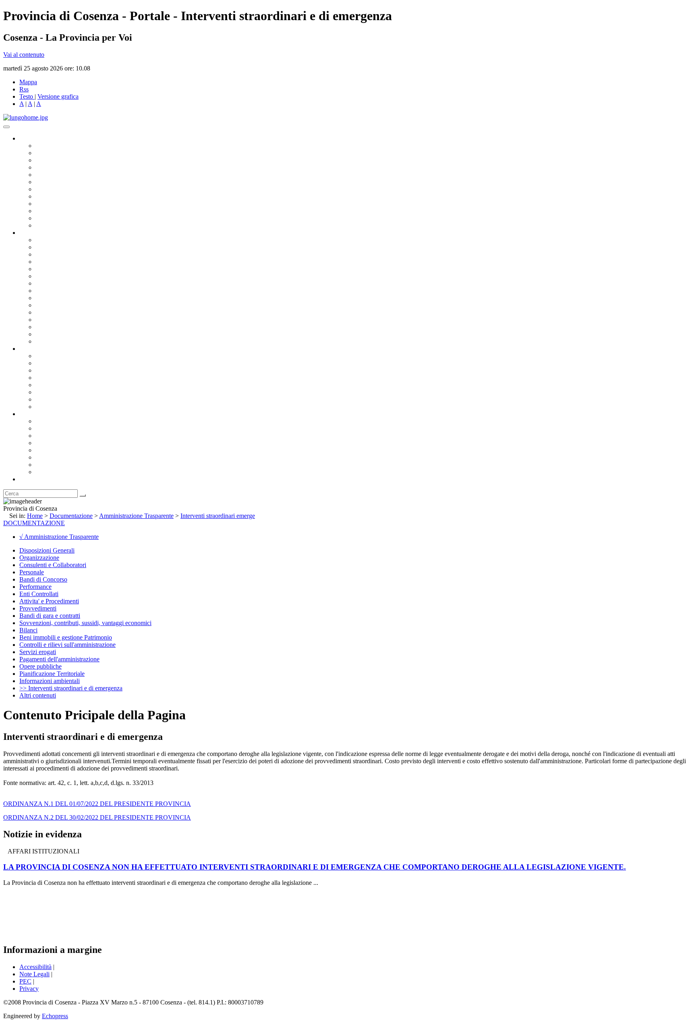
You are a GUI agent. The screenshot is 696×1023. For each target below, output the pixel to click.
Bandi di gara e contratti (49, 615)
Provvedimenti (37, 608)
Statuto (44, 399)
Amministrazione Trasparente (72, 384)
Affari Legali (51, 268)
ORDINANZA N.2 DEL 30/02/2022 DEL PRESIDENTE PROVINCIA (97, 817)
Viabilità (46, 326)
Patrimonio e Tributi (60, 283)
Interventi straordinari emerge (217, 515)
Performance (35, 586)
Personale (31, 572)
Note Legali (34, 974)
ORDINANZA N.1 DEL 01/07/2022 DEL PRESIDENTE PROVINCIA (97, 803)
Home (35, 515)
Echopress (55, 1016)
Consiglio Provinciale (62, 152)
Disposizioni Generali (47, 550)
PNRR (44, 290)
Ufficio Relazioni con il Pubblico (77, 203)
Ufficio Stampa (54, 210)
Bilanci (44, 377)
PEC (25, 981)
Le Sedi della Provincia (65, 435)
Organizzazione (39, 232)
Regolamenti (51, 406)
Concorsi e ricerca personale (71, 370)
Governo (30, 138)
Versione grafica (58, 96)
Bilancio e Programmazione (70, 254)
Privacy (29, 988)
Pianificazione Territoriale (68, 305)
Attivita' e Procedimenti (49, 601)
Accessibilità (35, 966)
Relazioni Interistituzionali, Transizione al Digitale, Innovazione (116, 276)
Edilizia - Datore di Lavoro (69, 319)
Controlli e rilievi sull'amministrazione (67, 644)
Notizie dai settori (57, 218)
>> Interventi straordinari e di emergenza (70, 688)
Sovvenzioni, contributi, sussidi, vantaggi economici (85, 622)
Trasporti (46, 297)
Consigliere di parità (61, 189)
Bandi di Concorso (43, 579)
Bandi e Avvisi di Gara (64, 363)
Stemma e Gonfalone (62, 421)
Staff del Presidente (60, 341)
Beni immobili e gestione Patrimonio (65, 637)
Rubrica (29, 479)
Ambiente (47, 312)
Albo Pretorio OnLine (63, 355)
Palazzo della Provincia (65, 428)
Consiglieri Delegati (60, 160)
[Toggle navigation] (6, 127)
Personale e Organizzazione (70, 261)
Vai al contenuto (23, 54)
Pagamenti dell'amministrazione (59, 659)
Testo (26, 96)
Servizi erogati (37, 651)
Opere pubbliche (40, 666)
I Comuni (47, 457)
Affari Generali (54, 247)
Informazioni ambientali (49, 680)
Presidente (48, 145)
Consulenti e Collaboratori (52, 564)
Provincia (31, 413)
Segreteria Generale (60, 334)
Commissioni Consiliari (65, 174)
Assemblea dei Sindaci (64, 167)
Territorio (47, 450)
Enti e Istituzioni (56, 471)
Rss (24, 89)
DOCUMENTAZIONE (34, 523)
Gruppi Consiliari (57, 181)
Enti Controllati (38, 593)
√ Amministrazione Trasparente (59, 536)
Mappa (28, 82)
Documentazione (40, 348)
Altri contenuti (37, 695)
